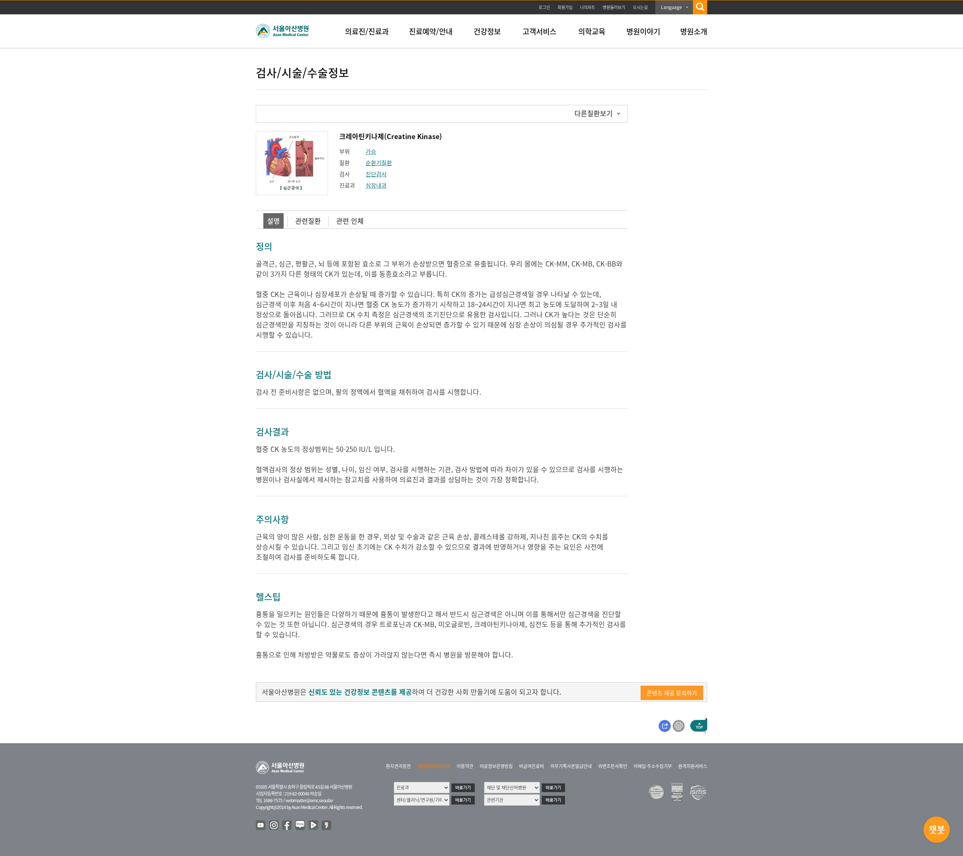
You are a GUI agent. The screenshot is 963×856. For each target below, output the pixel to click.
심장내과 (376, 185)
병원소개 (693, 31)
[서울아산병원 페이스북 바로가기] (287, 825)
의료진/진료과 (367, 31)
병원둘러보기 (614, 7)
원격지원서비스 (692, 766)
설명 (273, 221)
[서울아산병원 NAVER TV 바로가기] (313, 825)
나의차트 (587, 7)
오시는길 (640, 7)
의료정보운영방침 (496, 766)
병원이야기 (643, 31)
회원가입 (565, 7)
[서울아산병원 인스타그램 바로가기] (274, 825)
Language (671, 7)
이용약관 (465, 766)
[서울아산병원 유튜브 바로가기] (261, 825)
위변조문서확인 (612, 766)
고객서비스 (539, 31)
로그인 (544, 7)
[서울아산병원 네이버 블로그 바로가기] (300, 825)
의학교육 (591, 31)
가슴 (371, 151)
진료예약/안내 (431, 31)
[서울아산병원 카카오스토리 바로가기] (327, 825)
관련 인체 (350, 221)
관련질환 (308, 221)
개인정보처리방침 (433, 766)
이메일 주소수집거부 (652, 766)
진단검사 (376, 174)
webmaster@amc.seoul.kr (309, 800)
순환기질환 (379, 163)
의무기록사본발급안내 (571, 766)
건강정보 (487, 31)
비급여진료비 (531, 766)
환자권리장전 (398, 766)
